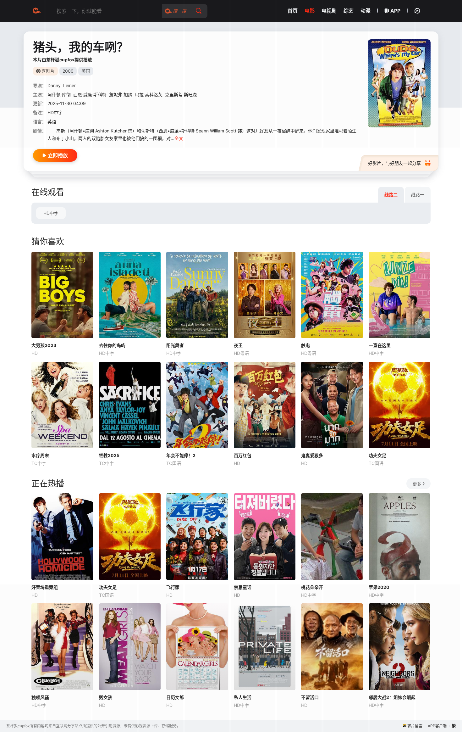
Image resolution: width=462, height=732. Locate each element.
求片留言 (414, 726)
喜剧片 (48, 71)
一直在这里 (380, 345)
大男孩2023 (43, 345)
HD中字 (50, 213)
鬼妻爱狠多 (312, 455)
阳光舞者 (175, 345)
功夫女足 (377, 455)
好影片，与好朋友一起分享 (394, 163)
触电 (305, 345)
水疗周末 (40, 455)
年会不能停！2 (180, 455)
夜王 (238, 345)
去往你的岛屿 (112, 345)
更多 (417, 483)
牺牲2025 (109, 455)
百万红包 (242, 455)
